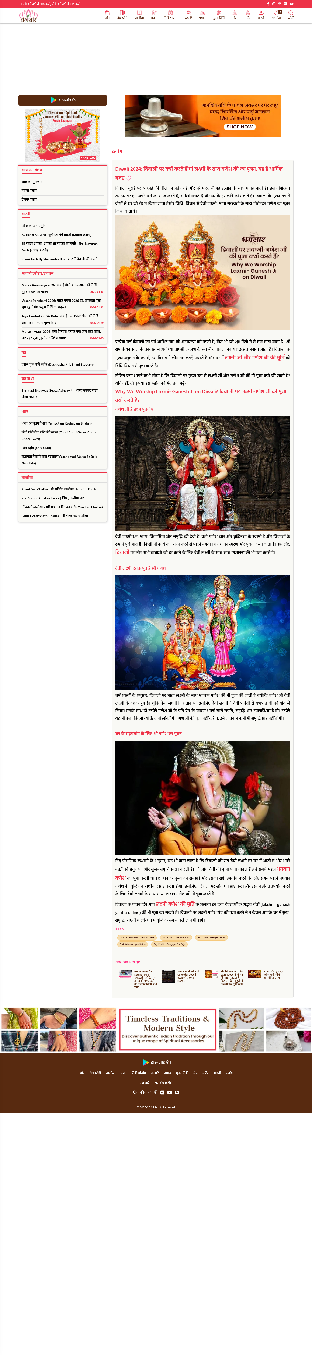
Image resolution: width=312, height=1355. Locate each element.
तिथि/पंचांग (170, 18)
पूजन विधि (219, 18)
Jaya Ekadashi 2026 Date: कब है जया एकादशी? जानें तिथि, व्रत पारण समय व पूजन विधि (63, 320)
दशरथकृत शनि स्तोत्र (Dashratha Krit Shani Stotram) (58, 365)
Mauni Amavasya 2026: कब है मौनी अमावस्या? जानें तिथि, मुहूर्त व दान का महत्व (63, 289)
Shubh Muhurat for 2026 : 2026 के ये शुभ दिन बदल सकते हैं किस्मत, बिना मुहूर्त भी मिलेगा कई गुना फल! (188, 978)
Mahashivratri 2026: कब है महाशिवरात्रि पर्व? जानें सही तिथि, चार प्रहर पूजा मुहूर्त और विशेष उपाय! (63, 335)
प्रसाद (202, 18)
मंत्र (235, 18)
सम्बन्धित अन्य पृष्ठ (127, 962)
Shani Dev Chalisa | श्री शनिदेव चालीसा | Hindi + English (60, 489)
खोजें (291, 18)
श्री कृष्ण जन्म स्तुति (34, 226)
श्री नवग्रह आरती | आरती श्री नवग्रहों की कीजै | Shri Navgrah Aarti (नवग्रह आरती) (60, 247)
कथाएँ (188, 18)
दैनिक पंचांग (29, 200)
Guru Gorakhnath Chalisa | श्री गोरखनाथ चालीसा (55, 516)
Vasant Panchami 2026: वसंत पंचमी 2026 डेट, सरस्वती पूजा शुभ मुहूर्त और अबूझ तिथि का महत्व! (63, 304)
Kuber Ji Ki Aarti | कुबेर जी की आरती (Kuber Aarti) (56, 235)
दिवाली (122, 553)
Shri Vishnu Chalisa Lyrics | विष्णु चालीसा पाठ (53, 498)
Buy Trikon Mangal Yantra (211, 938)
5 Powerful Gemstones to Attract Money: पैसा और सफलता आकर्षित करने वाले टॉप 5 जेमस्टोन (273, 979)
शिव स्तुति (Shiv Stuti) (36, 448)
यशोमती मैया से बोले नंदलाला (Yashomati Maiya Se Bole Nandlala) (59, 460)
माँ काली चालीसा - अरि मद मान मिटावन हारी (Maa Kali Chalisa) (62, 507)
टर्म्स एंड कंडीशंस (164, 1083)
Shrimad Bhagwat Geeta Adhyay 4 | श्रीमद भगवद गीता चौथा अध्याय (59, 394)
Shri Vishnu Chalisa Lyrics (176, 938)
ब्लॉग (117, 152)
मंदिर (247, 18)
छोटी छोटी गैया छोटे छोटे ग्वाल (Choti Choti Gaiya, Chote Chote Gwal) (59, 436)
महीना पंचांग (29, 191)
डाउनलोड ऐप (67, 100)
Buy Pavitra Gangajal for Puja (169, 944)
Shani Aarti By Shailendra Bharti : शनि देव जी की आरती (59, 259)
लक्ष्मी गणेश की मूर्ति (175, 905)
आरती (261, 18)
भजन (154, 18)
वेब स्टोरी (122, 18)
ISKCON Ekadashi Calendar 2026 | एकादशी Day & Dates (144, 976)
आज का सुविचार (32, 182)
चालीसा (139, 18)
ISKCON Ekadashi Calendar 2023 (137, 938)
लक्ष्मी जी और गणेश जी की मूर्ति (254, 358)
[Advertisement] (156, 54)
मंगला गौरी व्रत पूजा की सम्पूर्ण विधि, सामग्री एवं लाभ (231, 975)
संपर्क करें (143, 1083)
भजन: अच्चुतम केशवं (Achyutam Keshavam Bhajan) (57, 423)
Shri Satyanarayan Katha (133, 944)
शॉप (107, 18)
